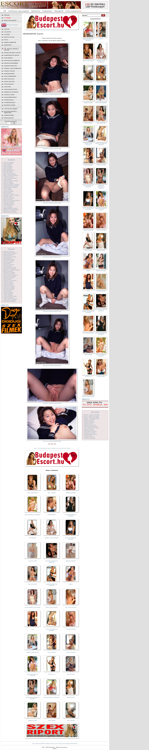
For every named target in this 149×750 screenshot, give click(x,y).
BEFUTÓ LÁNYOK (9, 37)
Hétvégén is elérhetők (12, 60)
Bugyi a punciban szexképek (10, 175)
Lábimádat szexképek (8, 204)
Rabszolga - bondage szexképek (11, 270)
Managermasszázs (10, 97)
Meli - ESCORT (52, 492)
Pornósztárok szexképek (9, 267)
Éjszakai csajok (9, 94)
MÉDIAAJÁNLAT (9, 118)
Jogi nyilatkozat (36, 743)
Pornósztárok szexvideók (90, 434)
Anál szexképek (7, 165)
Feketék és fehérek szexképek (10, 186)
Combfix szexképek (8, 176)
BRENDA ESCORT (71, 561)
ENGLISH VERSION (12, 25)
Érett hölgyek (9, 79)
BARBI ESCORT (32, 720)
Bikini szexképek (7, 169)
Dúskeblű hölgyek (10, 65)
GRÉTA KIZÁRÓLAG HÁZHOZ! (32, 675)
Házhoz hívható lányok (12, 52)
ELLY (101, 38)
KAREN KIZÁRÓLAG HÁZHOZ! (51, 585)
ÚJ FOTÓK (7, 34)
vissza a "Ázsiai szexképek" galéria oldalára (44, 448)
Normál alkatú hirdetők (12, 68)
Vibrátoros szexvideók (89, 438)
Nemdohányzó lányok (11, 55)
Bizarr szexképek (7, 171)
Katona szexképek (8, 199)
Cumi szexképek (7, 179)
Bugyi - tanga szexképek (9, 174)
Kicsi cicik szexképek (8, 201)
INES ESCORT (70, 674)
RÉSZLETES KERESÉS (10, 20)
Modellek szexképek (8, 251)
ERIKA (71, 584)
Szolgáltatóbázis (47, 11)
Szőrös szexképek (7, 284)
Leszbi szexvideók (88, 429)
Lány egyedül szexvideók (90, 426)
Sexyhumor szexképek (9, 273)
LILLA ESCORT (52, 652)
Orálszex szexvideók (89, 430)
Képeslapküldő (58, 11)
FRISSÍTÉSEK (8, 45)
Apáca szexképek (7, 166)
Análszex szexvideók (89, 420)
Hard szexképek (7, 192)
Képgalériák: (11, 159)
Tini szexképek (7, 291)
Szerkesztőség (66, 743)
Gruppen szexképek (8, 191)
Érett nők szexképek (8, 183)
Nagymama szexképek (9, 254)
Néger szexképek (7, 255)
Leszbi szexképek (7, 207)
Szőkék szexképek (8, 281)
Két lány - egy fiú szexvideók (91, 418)
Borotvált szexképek (8, 172)
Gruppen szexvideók (89, 422)
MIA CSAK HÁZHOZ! (101, 102)
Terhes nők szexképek (9, 288)
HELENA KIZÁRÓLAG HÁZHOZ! (52, 561)
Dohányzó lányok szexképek (10, 180)
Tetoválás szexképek (8, 289)
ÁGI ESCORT (32, 537)
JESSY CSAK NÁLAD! (52, 607)
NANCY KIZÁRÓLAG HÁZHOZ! (51, 630)
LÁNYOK (6, 29)
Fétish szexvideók (88, 421)
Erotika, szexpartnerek (72, 11)
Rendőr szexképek (8, 271)
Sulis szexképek (7, 279)
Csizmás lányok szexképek (10, 178)
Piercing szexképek (8, 262)
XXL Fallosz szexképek (9, 301)
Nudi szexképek (7, 258)
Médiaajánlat (74, 743)
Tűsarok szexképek (8, 297)
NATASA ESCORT (70, 629)
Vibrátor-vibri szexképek (9, 300)
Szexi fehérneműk (10, 76)
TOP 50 (6, 39)
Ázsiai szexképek (7, 167)
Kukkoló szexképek (8, 203)
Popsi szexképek (7, 266)
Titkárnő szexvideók (89, 437)
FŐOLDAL (7, 15)
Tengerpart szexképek (9, 287)
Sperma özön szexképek (9, 276)
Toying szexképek (8, 294)
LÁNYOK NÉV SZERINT (10, 108)
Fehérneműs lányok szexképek (11, 184)
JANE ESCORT (71, 720)
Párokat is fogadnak (11, 92)
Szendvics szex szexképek (10, 280)
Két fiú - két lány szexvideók (91, 417)
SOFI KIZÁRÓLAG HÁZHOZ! (32, 514)
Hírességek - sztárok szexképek (11, 195)
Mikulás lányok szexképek (10, 212)
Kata (32, 629)
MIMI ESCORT (71, 697)
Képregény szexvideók (90, 425)
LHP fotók (7, 86)
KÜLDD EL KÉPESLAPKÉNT (51, 94)
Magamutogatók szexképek (10, 208)
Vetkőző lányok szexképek (10, 298)
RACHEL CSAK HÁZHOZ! (52, 537)
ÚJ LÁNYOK (7, 32)
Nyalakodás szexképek (9, 259)
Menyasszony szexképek (9, 211)
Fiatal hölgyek (9, 81)
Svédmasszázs (9, 100)
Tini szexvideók (88, 435)
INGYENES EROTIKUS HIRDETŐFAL (10, 112)
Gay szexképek (7, 188)
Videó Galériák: (95, 412)
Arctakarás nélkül (10, 89)
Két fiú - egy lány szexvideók (91, 416)
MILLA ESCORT (32, 584)
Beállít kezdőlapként (46, 743)
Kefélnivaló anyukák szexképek (11, 200)
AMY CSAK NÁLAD (32, 492)
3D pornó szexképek (8, 162)
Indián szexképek (7, 196)
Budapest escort (9, 105)
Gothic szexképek (7, 190)
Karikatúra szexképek (8, 197)
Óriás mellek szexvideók (90, 431)
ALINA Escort (51, 674)
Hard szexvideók (88, 423)
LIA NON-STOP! (32, 561)
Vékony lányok (9, 71)
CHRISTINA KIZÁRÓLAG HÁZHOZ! (32, 698)
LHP (4, 11)
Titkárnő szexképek (8, 292)
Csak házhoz (8, 58)
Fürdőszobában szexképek (10, 187)
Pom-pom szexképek (8, 264)
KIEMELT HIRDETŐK (10, 42)
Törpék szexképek (8, 293)
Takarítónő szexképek (9, 285)
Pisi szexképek (7, 263)
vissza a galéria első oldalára (63, 448)
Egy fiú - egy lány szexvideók (91, 414)
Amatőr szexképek (8, 163)
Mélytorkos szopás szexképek (10, 209)
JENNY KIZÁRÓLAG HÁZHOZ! (70, 538)
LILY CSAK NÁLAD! (70, 607)
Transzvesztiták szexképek (10, 296)
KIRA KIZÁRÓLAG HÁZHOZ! (52, 697)
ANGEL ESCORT (70, 652)
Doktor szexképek (8, 182)
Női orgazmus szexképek (9, 256)
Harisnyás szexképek (8, 193)
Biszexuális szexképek (9, 170)
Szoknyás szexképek (8, 283)
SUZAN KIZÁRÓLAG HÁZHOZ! (70, 515)
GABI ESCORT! (52, 514)
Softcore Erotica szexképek (10, 275)
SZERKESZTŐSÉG (9, 115)
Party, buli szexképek (8, 260)
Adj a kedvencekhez (57, 743)
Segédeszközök (9, 73)
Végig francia (9, 84)
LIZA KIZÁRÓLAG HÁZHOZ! (33, 607)
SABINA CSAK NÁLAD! (32, 652)
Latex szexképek (7, 205)
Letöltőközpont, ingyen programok (18, 11)
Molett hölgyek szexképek (10, 252)
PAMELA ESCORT (71, 492)
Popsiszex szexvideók (89, 433)
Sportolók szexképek (8, 277)
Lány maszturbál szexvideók (91, 427)
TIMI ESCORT (51, 720)
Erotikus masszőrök (11, 63)
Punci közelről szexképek (9, 268)
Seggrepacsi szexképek (9, 272)
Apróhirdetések (35, 11)
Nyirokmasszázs (9, 102)
